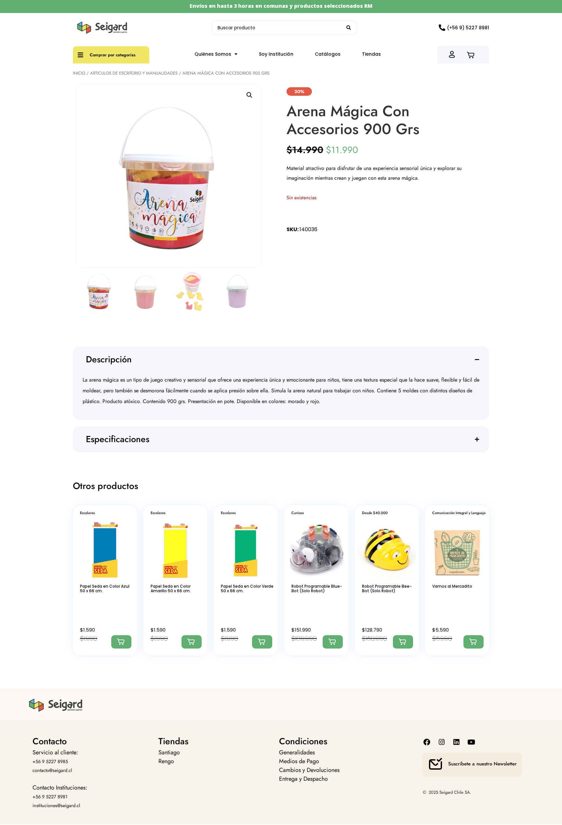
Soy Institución (276, 54)
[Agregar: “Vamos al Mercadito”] (473, 642)
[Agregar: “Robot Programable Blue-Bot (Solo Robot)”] (333, 642)
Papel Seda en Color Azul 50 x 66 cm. (104, 588)
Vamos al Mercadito (452, 586)
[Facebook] (427, 742)
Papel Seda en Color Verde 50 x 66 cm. (247, 588)
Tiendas (371, 54)
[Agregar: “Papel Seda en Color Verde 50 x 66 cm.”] (262, 642)
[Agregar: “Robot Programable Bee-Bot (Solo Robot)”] (403, 642)
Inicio (79, 73)
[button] (249, 95)
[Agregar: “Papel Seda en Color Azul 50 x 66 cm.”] (121, 642)
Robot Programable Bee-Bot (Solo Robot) (387, 588)
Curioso (297, 512)
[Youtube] (471, 742)
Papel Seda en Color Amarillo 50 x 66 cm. (171, 588)
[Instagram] (442, 742)
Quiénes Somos (212, 54)
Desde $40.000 (375, 512)
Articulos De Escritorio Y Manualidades (134, 73)
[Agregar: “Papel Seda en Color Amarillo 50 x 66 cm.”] (191, 642)
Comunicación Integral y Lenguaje (459, 512)
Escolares (87, 512)
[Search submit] (348, 27)
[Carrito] (473, 54)
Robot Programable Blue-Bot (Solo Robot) (316, 588)
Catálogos (328, 54)
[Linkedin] (456, 742)
